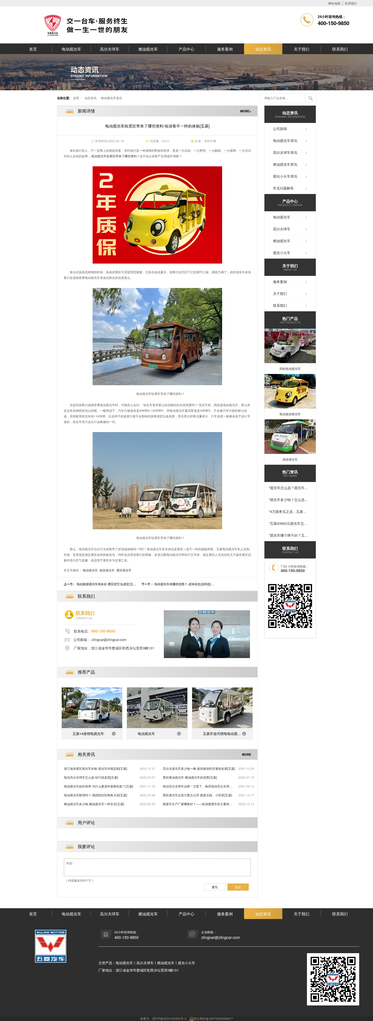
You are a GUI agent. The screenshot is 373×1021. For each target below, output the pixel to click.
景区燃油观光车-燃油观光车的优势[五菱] (190, 777)
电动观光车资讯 (111, 98)
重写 (215, 887)
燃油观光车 (148, 49)
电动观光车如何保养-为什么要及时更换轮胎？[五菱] (98, 786)
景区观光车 (123, 570)
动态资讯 (263, 49)
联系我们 (351, 3)
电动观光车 (71, 49)
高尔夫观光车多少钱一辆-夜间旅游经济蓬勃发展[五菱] (199, 768)
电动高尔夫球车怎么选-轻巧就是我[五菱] (91, 777)
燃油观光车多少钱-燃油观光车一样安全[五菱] (94, 804)
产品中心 (186, 49)
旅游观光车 (107, 570)
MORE (246, 754)
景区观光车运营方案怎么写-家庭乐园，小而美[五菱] (197, 795)
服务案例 (225, 49)
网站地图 (334, 3)
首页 (33, 49)
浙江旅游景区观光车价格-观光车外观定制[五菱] (95, 768)
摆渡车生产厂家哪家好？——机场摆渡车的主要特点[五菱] (197, 804)
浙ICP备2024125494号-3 (169, 1018)
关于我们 (301, 49)
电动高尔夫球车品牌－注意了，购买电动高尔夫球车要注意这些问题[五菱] (197, 786)
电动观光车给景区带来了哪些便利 (114, 156)
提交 (238, 887)
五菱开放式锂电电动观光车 (222, 735)
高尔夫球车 (109, 49)
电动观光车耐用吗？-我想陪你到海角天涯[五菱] (95, 795)
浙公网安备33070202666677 (213, 1018)
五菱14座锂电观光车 (88, 733)
